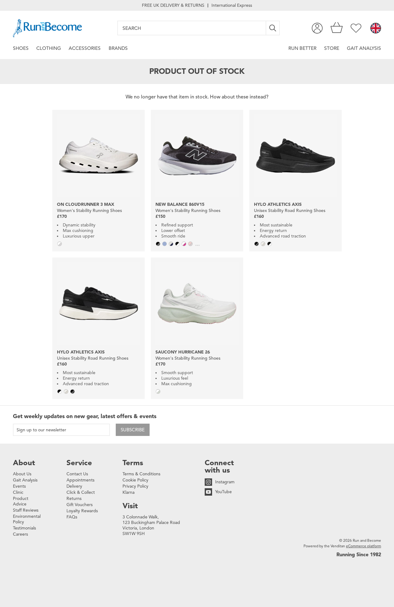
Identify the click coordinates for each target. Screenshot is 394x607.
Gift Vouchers (79, 504)
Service (79, 462)
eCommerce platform (363, 546)
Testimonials (24, 528)
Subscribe (133, 430)
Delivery (74, 486)
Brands (118, 48)
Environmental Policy (27, 519)
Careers (20, 534)
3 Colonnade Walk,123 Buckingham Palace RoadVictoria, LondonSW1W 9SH (151, 525)
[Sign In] (317, 28)
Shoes (21, 48)
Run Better (302, 48)
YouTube (223, 491)
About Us (22, 474)
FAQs (71, 517)
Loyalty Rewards (82, 510)
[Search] (273, 28)
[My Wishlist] (356, 28)
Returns (74, 498)
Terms (133, 462)
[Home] (47, 28)
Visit (130, 505)
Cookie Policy (135, 480)
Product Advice (20, 501)
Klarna (129, 492)
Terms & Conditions (141, 474)
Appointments (80, 480)
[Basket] (337, 28)
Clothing (48, 48)
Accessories (85, 48)
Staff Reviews (25, 510)
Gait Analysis (364, 48)
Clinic (18, 492)
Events (19, 486)
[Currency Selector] (375, 28)
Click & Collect (80, 492)
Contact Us (77, 474)
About (24, 462)
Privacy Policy (135, 486)
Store (331, 48)
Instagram (225, 482)
